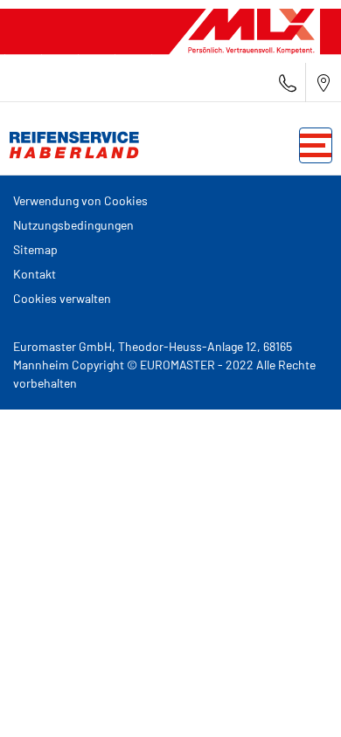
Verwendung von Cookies (80, 200)
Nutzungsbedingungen (73, 224)
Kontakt (34, 273)
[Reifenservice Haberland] (70, 145)
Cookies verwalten (62, 298)
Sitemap (35, 249)
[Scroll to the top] (295, 700)
